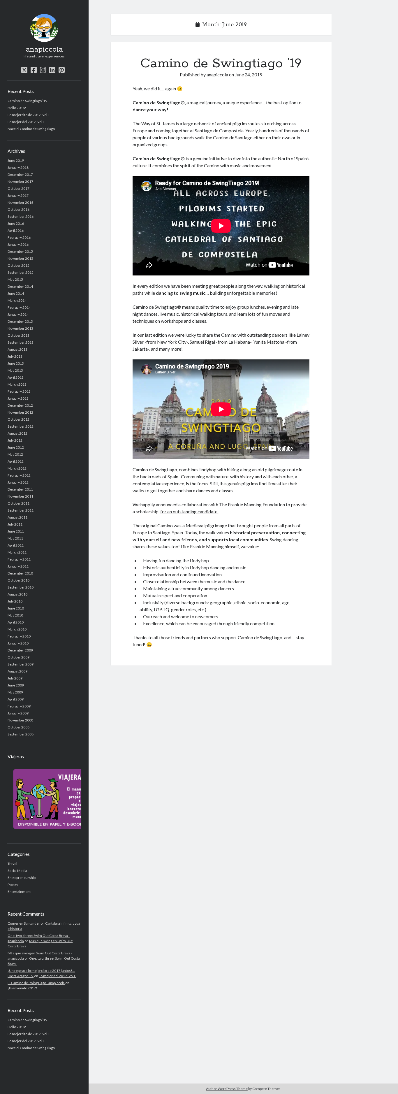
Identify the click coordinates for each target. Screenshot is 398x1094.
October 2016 (18, 209)
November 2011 (20, 496)
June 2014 (16, 293)
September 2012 (21, 426)
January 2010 (18, 643)
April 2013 (16, 377)
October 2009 (18, 657)
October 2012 (18, 419)
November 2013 (20, 328)
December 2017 (20, 174)
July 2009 (15, 678)
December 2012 (20, 405)
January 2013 (18, 398)
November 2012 (20, 412)
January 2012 (18, 482)
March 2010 (17, 629)
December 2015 (20, 251)
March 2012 (17, 468)
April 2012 (16, 461)
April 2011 (16, 545)
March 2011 (17, 552)
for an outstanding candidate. (189, 511)
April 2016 (16, 230)
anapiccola (44, 49)
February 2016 (19, 237)
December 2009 (20, 650)
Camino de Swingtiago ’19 (27, 101)
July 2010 (15, 601)
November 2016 (20, 202)
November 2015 (20, 258)
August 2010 (17, 594)
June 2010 (16, 608)
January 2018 (18, 167)
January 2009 (18, 713)
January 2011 (18, 566)
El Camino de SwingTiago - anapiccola (36, 983)
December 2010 (20, 573)
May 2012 (15, 454)
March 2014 (17, 300)
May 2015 (15, 279)
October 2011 (18, 503)
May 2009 (15, 692)
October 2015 (18, 265)
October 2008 (18, 727)
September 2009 (21, 664)
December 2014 (20, 286)
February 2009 (19, 706)
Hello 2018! (17, 108)
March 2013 (17, 384)
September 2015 (21, 272)
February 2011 (19, 559)
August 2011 (17, 517)
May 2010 (15, 615)
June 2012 (16, 447)
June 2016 (16, 223)
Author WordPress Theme (227, 1088)
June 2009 (16, 685)
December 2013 (20, 321)
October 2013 (18, 335)
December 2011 (20, 489)
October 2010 (18, 580)
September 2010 (21, 587)
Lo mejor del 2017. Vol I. (26, 122)
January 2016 (18, 244)
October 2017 (18, 188)
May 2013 (15, 370)
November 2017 (20, 181)
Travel (12, 863)
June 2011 (16, 531)
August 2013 (17, 349)
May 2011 (15, 538)
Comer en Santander (24, 923)
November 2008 (20, 720)
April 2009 (16, 699)
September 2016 (21, 216)
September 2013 (21, 342)
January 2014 (18, 314)
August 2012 (17, 433)
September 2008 (21, 734)
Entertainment (19, 891)
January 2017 (18, 195)
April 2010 (16, 622)
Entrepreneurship (22, 877)
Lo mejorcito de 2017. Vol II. (29, 115)
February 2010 (19, 636)
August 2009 (17, 671)
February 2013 (19, 391)
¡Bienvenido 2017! (22, 988)
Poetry (13, 884)
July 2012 (15, 440)
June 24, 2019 (248, 74)
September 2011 (21, 510)
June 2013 (16, 363)
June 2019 (16, 160)
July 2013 (15, 356)
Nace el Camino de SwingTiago (31, 129)
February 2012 (19, 475)
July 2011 (15, 524)
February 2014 (19, 307)
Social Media (17, 870)
